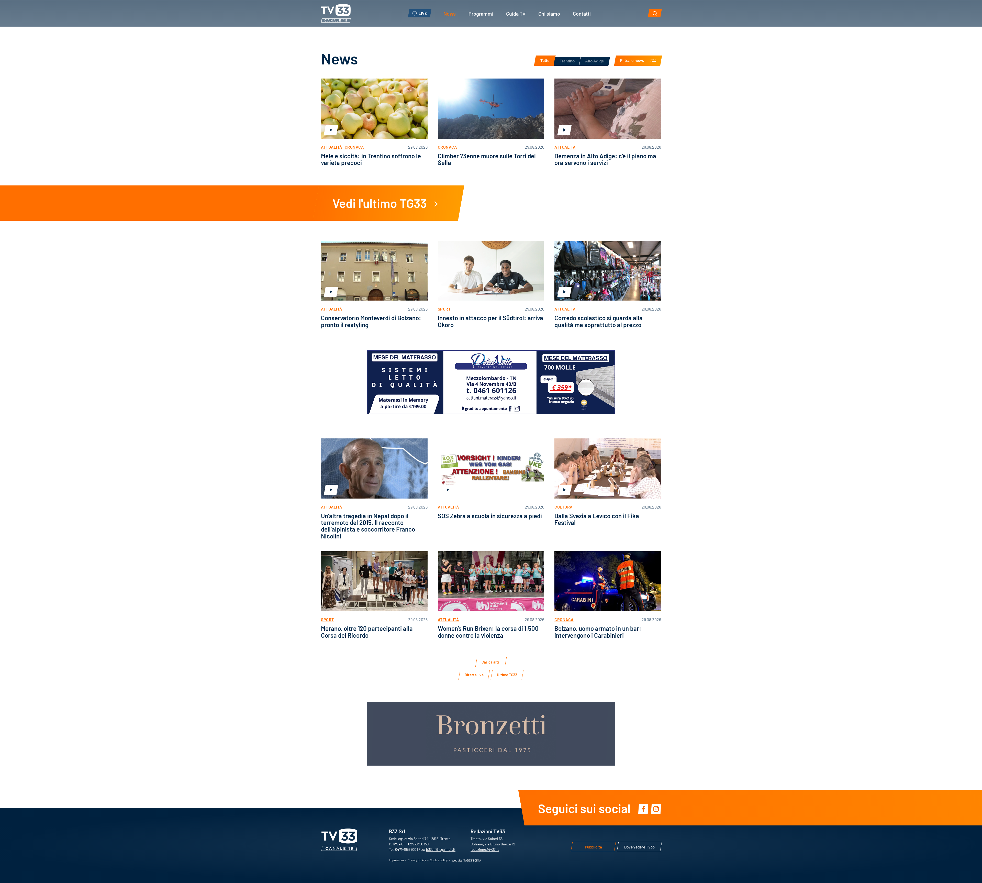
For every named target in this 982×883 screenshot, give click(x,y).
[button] (655, 13)
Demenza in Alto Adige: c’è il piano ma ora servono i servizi (605, 159)
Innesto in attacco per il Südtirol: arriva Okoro (490, 321)
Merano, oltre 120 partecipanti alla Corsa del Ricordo (367, 631)
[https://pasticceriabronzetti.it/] (491, 734)
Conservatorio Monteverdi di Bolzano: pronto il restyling (371, 321)
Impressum (396, 860)
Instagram (656, 809)
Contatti (582, 13)
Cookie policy (439, 860)
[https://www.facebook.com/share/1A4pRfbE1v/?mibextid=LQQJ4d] (491, 382)
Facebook (643, 809)
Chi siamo (549, 13)
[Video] (374, 108)
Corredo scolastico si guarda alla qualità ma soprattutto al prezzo (598, 321)
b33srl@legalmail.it (440, 849)
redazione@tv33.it (485, 849)
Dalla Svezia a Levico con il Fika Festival (596, 519)
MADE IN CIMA (472, 860)
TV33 (336, 13)
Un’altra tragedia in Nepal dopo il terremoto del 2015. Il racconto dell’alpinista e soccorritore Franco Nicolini (368, 526)
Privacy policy (417, 860)
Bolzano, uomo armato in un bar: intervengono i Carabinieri (597, 631)
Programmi (480, 13)
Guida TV (516, 13)
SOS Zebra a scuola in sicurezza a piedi (490, 516)
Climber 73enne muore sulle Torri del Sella (487, 159)
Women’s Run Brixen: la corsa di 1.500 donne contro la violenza (488, 631)
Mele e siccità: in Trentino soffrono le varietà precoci (371, 159)
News (449, 13)
